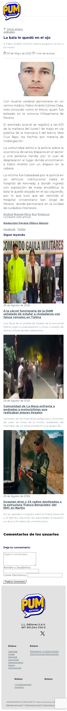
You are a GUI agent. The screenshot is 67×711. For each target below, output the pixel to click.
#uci (34, 214)
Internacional (14, 668)
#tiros (27, 214)
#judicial (8, 214)
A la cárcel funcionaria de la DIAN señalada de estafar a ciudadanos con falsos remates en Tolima (31, 314)
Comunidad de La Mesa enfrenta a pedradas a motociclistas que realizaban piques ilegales (29, 409)
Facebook (9, 229)
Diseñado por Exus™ (15, 705)
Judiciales (9, 31)
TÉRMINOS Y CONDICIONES (44, 651)
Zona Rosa (13, 659)
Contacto (19, 687)
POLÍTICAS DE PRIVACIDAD (44, 654)
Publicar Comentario (14, 581)
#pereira (19, 214)
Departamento (15, 662)
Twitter (21, 229)
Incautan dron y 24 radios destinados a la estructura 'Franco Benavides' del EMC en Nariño (32, 505)
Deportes (12, 657)
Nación (11, 665)
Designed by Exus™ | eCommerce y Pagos (43, 705)
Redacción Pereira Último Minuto (25, 223)
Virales (11, 654)
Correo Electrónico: (14, 575)
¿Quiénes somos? (23, 684)
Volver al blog (14, 29)
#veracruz (43, 214)
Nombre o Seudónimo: (17, 567)
